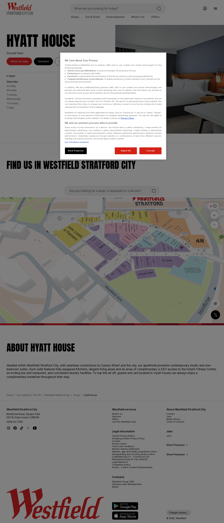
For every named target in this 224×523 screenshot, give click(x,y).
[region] (113, 106)
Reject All (126, 151)
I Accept (150, 151)
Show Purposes (76, 151)
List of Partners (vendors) (77, 142)
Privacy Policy (127, 118)
